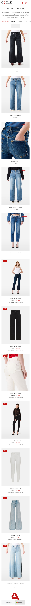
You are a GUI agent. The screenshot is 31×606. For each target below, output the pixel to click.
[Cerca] (18, 2)
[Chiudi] (4, 602)
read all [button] (22, 17)
